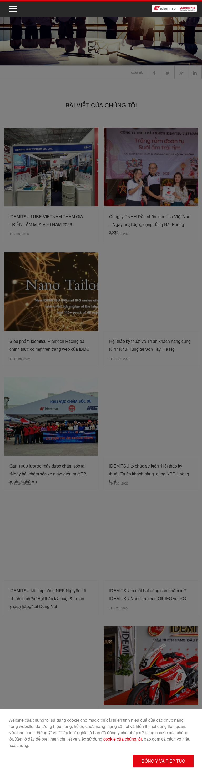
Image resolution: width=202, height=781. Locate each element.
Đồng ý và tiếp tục (163, 761)
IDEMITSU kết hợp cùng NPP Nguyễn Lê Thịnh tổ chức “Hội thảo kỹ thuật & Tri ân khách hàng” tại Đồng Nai (47, 598)
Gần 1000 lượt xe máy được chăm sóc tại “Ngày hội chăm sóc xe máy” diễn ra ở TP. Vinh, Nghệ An (48, 474)
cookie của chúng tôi (122, 739)
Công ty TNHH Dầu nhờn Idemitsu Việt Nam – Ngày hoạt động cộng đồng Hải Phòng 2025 (150, 224)
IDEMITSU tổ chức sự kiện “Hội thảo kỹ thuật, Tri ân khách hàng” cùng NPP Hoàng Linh (149, 474)
